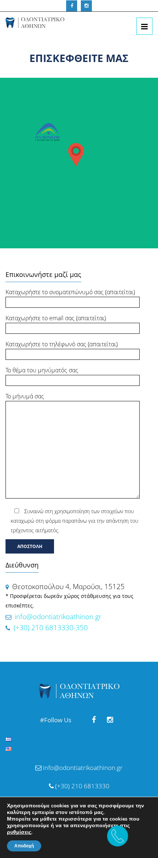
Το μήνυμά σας (25, 396)
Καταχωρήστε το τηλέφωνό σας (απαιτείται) (62, 344)
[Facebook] (71, 5)
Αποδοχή (24, 846)
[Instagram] (86, 5)
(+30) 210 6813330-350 (50, 627)
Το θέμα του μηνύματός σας (42, 370)
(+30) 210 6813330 (81, 786)
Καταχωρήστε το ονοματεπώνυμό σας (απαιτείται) (70, 292)
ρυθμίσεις (19, 832)
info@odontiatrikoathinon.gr (58, 616)
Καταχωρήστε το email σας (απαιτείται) (56, 318)
